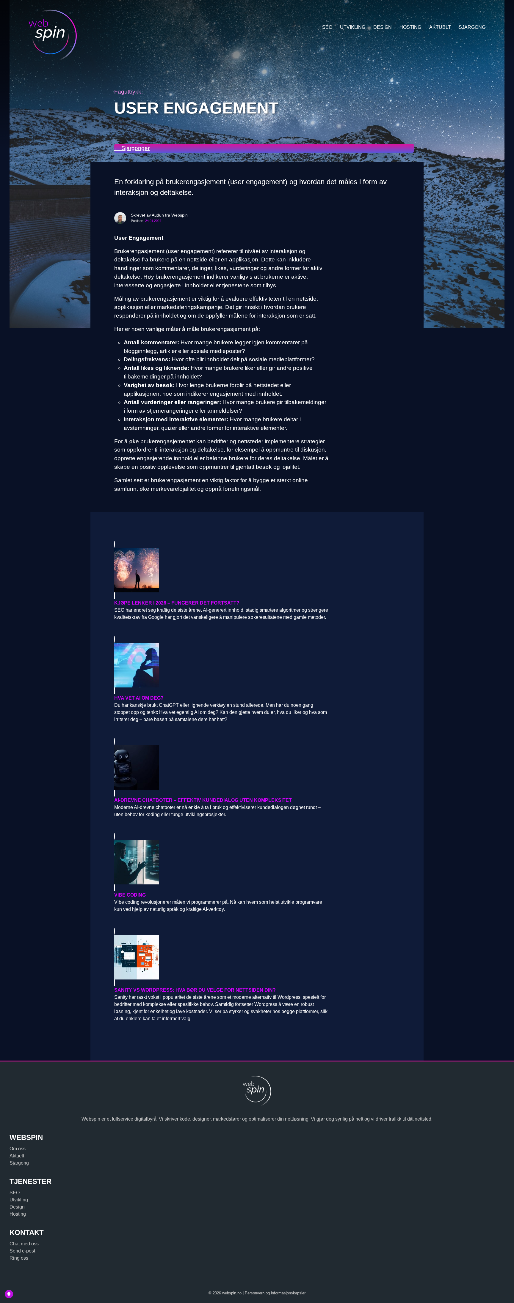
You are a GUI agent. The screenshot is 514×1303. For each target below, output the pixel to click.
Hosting (410, 27)
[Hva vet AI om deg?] (221, 665)
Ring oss (19, 1258)
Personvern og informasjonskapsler (275, 1293)
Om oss (18, 1148)
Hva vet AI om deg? (139, 698)
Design (382, 27)
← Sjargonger (132, 148)
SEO (327, 27)
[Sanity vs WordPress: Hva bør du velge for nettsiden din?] (221, 957)
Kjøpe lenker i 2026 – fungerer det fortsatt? (176, 602)
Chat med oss (24, 1243)
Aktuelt (440, 27)
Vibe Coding (130, 894)
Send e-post (22, 1250)
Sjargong (472, 27)
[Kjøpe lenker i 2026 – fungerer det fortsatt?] (221, 570)
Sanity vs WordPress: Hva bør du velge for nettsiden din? (195, 990)
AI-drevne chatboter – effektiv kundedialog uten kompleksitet (203, 800)
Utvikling (352, 27)
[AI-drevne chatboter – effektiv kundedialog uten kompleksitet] (221, 767)
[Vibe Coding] (221, 862)
